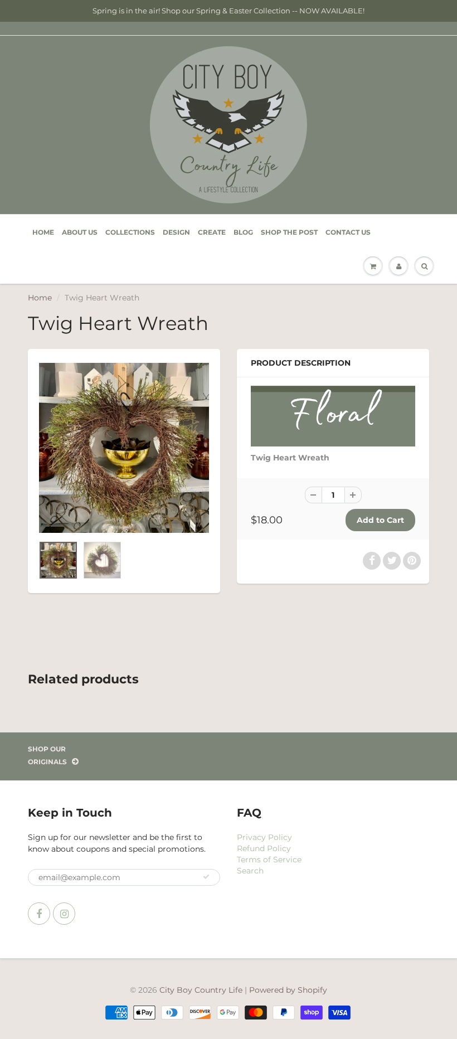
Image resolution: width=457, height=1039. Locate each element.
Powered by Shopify (288, 990)
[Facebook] (39, 913)
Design (176, 232)
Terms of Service (269, 859)
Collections (130, 232)
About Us (80, 232)
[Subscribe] (206, 877)
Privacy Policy (264, 837)
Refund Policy (264, 848)
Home (43, 232)
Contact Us (348, 232)
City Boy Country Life (200, 990)
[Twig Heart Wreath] (124, 448)
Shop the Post (289, 232)
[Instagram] (64, 913)
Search (250, 871)
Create (212, 232)
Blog (243, 232)
